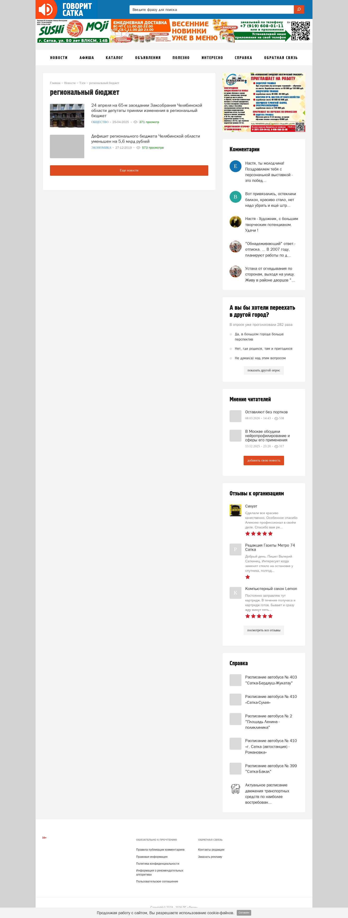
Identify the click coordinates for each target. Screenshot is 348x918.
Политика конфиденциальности (157, 863)
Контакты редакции (211, 849)
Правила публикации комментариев (160, 849)
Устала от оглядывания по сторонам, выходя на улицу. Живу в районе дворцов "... (270, 274)
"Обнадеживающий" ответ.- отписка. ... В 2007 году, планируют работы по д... (270, 249)
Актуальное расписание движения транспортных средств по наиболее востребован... (267, 794)
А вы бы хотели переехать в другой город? (262, 311)
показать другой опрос (264, 370)
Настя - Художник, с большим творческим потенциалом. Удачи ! (271, 224)
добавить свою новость (263, 460)
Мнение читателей (250, 399)
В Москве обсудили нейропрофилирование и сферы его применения (267, 435)
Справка (239, 663)
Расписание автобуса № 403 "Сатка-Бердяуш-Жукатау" (271, 680)
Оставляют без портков (266, 412)
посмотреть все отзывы (263, 630)
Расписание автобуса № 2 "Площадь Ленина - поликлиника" (268, 722)
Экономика (101, 147)
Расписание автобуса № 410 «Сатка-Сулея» (271, 699)
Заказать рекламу (210, 856)
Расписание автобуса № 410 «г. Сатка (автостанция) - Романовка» (271, 746)
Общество (100, 122)
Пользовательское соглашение (157, 881)
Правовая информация (152, 856)
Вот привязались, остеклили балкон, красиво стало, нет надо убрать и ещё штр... (270, 199)
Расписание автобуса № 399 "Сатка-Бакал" (271, 768)
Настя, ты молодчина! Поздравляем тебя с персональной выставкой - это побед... (269, 172)
